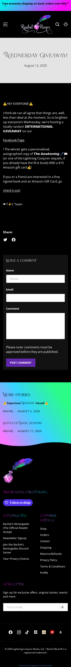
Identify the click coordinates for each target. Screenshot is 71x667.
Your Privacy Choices (16, 558)
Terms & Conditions (52, 566)
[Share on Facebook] (13, 240)
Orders (44, 535)
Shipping (45, 547)
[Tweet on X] (5, 240)
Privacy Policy (48, 560)
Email (9, 289)
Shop (43, 528)
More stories (16, 395)
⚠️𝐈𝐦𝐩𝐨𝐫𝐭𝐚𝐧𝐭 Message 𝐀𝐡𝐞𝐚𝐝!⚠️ (25, 403)
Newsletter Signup (15, 538)
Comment (12, 308)
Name (10, 270)
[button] (66, 24)
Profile (44, 572)
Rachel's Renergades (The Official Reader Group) (16, 528)
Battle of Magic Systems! (22, 423)
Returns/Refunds (51, 554)
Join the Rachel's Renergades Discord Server (16, 548)
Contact (45, 541)
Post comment (20, 362)
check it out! (11, 190)
